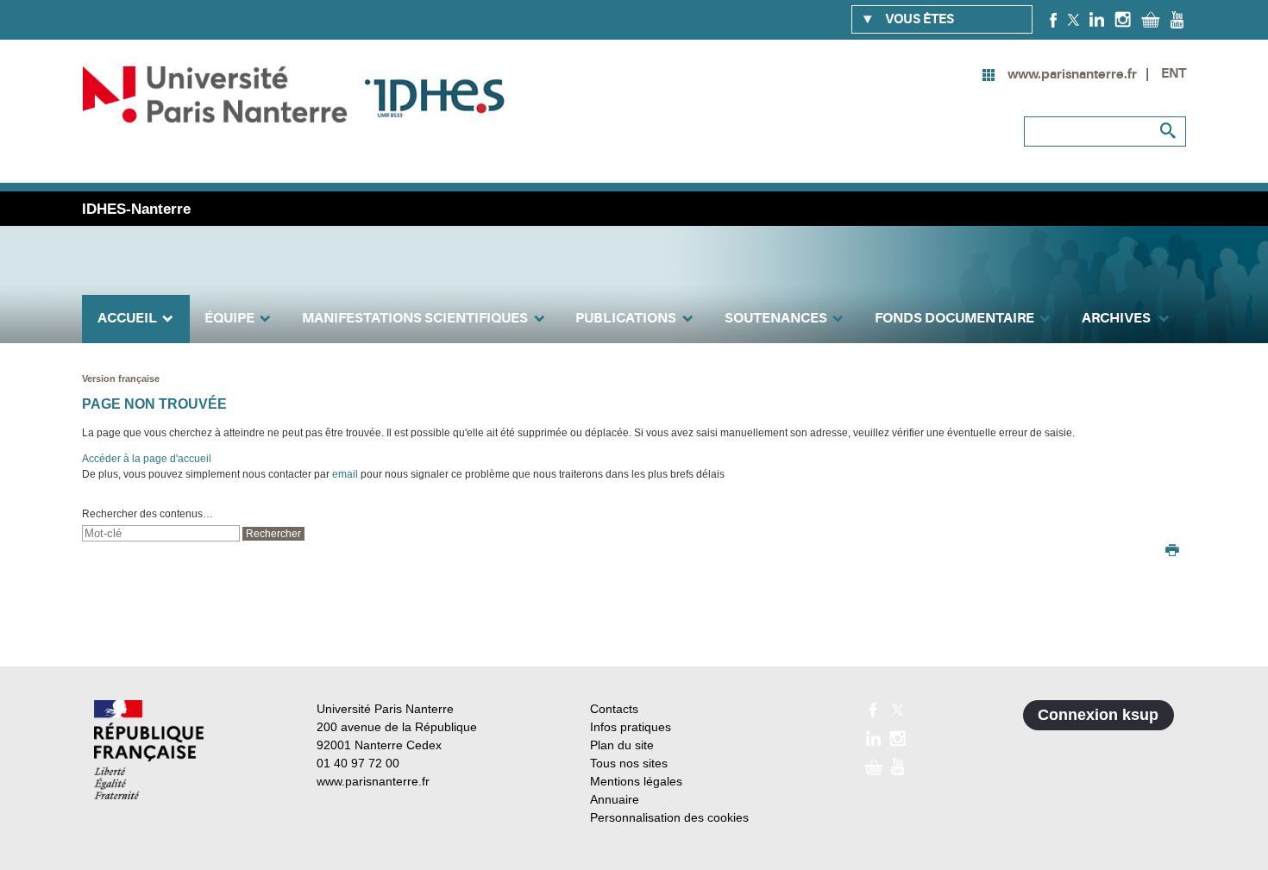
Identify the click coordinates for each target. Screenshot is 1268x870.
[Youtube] (1177, 19)
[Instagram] (1122, 19)
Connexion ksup (1098, 714)
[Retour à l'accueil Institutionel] (149, 749)
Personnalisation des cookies (669, 817)
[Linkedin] (1096, 19)
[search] (161, 533)
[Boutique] (1150, 19)
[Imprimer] (1172, 552)
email (345, 474)
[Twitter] (1073, 19)
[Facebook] (1054, 19)
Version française (121, 378)
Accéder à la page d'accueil (146, 459)
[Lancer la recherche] (1169, 131)
